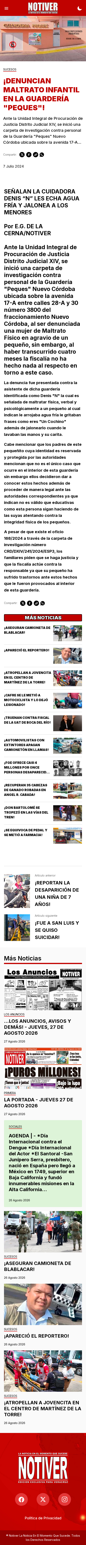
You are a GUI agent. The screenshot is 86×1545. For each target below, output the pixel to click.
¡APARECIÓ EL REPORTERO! (26, 650)
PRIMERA (10, 1093)
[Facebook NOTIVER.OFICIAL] (21, 1499)
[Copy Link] (36, 155)
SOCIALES (15, 1126)
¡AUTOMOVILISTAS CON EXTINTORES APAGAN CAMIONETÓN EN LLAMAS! (26, 745)
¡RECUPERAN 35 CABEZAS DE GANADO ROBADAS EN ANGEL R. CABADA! (25, 790)
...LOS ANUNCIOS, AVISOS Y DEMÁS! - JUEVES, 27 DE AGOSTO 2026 (37, 1027)
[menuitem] (43, 1518)
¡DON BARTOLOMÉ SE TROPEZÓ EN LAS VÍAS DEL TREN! (26, 812)
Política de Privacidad (43, 1518)
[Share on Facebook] (29, 155)
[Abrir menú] (6, 8)
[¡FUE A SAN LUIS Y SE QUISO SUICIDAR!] (17, 927)
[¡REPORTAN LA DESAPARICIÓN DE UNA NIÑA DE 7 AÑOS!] (17, 891)
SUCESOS (9, 69)
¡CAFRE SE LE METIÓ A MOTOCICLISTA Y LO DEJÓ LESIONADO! (26, 700)
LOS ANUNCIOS (14, 1014)
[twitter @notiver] (43, 1499)
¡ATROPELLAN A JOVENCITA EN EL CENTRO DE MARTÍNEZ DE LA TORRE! (27, 677)
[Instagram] (64, 1499)
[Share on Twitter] (22, 155)
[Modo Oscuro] (79, 8)
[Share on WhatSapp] (41, 154)
